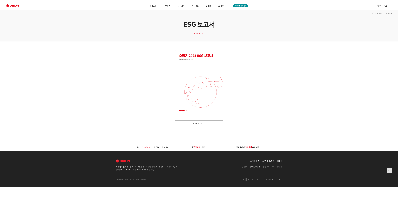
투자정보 (195, 5)
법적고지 (245, 167)
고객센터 (221, 5)
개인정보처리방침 (255, 167)
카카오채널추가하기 (247, 147)
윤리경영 (181, 5)
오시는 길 (279, 167)
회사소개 (153, 5)
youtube (244, 179)
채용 (278, 160)
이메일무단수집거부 (268, 167)
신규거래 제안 (266, 160)
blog (253, 179)
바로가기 (200, 147)
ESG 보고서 (388, 13)
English (378, 6)
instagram (248, 179)
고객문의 (253, 160)
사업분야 (167, 5)
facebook (257, 179)
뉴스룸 (208, 5)
